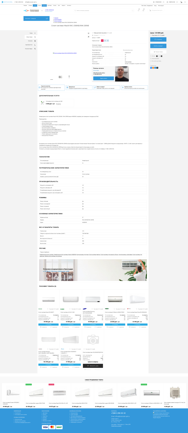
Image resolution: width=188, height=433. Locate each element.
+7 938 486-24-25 (97, 74)
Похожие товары (29, 48)
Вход (155, 5)
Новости (63, 5)
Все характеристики (128, 50)
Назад (31, 33)
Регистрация (161, 5)
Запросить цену (93, 366)
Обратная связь (8, 2)
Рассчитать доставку (156, 61)
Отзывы (30, 5)
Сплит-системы (74, 414)
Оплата (54, 5)
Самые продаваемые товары (94, 380)
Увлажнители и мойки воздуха (78, 419)
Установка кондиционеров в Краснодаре (58, 269)
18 (107, 40)
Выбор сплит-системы (20, 421)
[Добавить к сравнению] (88, 36)
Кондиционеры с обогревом (125, 254)
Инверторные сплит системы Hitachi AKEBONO (65, 254)
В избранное (44, 327)
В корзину (58, 103)
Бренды (44, 5)
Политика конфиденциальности (22, 422)
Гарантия (45, 416)
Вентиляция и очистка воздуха (78, 417)
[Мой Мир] (155, 68)
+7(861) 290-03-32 (118, 413)
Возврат (45, 419)
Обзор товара (29, 37)
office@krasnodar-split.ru (99, 72)
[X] (157, 68)
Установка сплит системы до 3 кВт (54, 101)
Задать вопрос (103, 78)
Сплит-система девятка (94, 254)
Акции (35, 5)
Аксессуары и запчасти (76, 422)
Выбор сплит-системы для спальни (53, 256)
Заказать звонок (48, 11)
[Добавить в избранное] (88, 33)
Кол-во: (153, 56)
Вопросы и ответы (47, 420)
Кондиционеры (74, 413)
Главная (25, 5)
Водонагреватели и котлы (77, 420)
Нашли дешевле (155, 58)
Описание (30, 40)
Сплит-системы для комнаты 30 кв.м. (109, 254)
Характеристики (29, 44)
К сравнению (54, 327)
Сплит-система (128, 61)
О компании (18, 413)
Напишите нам (18, 419)
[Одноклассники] (153, 68)
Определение (150, 5)
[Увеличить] (64, 53)
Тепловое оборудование (76, 416)
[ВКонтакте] (151, 68)
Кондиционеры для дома (83, 254)
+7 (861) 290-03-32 (49, 9)
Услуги (39, 5)
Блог (59, 5)
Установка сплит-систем (21, 414)
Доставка (50, 5)
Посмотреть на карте (116, 426)
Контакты (69, 5)
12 (105, 40)
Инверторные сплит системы (47, 254)
